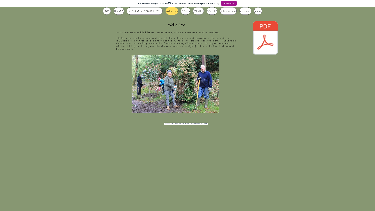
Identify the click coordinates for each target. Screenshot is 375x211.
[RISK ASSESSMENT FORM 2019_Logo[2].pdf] (265, 38)
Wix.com (204, 124)
